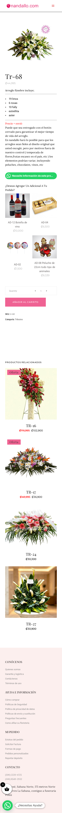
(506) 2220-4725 (13, 774)
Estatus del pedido (14, 739)
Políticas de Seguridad (16, 704)
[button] (7, 805)
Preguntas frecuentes (15, 718)
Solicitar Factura (13, 744)
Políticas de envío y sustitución (20, 713)
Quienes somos (12, 669)
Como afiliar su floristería (17, 723)
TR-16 (31, 425)
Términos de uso (13, 683)
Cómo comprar (12, 700)
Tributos (19, 319)
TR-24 (31, 554)
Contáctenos (11, 678)
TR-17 (31, 492)
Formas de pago (13, 749)
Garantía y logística (14, 674)
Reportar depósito (13, 758)
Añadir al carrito (25, 302)
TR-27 (31, 623)
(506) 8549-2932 (13, 779)
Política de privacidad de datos (20, 709)
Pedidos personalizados (16, 753)
